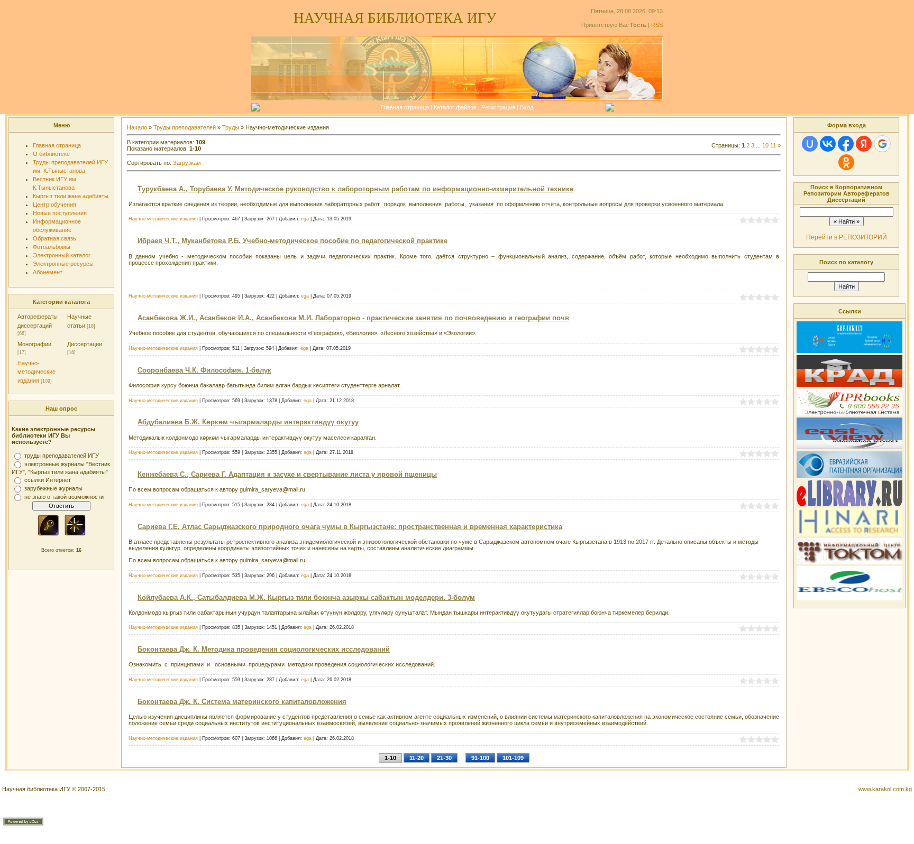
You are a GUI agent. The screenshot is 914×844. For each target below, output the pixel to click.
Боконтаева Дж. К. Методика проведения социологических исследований (264, 649)
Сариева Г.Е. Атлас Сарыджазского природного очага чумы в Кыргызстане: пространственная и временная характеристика (350, 527)
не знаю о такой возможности (64, 497)
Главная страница (405, 107)
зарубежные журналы (53, 488)
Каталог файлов (455, 107)
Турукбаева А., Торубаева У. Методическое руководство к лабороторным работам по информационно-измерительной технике (355, 189)
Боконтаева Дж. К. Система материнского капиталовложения (242, 702)
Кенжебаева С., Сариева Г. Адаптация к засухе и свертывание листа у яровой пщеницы (287, 474)
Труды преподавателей (184, 127)
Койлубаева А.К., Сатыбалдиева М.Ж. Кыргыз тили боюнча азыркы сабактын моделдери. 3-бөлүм (306, 597)
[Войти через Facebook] (846, 144)
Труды (230, 127)
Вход (526, 107)
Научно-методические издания (36, 372)
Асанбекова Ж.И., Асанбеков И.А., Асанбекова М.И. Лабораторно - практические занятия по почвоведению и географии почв (353, 318)
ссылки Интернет (47, 480)
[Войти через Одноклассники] (846, 162)
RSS (657, 25)
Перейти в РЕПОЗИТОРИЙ (846, 237)
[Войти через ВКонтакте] (828, 144)
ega (305, 218)
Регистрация (498, 107)
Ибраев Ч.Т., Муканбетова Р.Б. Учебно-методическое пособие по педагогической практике (292, 241)
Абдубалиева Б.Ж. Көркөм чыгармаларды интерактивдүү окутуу (248, 422)
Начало (137, 127)
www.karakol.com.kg (885, 789)
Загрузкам (187, 163)
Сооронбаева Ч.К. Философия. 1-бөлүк (204, 370)
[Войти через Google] (882, 143)
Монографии (34, 344)
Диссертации (84, 344)
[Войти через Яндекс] (864, 144)
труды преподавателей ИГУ (61, 455)
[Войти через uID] (810, 144)
